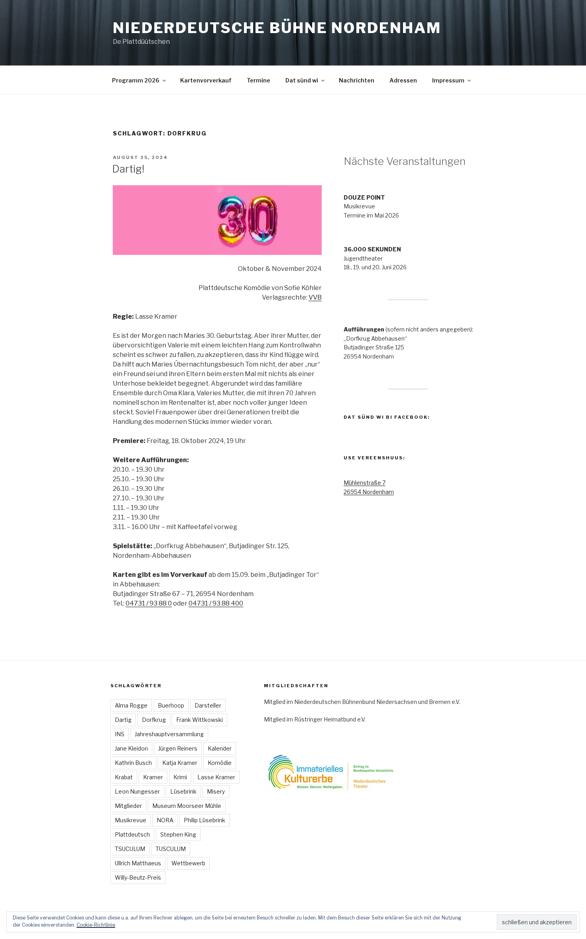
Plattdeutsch (132, 834)
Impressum (448, 80)
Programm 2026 (135, 80)
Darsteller (208, 705)
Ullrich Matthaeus (138, 863)
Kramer (153, 777)
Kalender (220, 748)
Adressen (403, 80)
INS (119, 734)
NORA (165, 820)
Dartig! (128, 169)
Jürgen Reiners (177, 748)
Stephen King (178, 834)
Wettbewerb (188, 863)
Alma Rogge (131, 705)
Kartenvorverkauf (206, 80)
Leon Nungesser (137, 791)
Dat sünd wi (301, 80)
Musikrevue (130, 820)
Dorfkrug (154, 719)
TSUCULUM (130, 848)
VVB (315, 297)
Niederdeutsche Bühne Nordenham (277, 28)
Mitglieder (128, 805)
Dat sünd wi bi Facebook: (387, 417)
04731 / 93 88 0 (149, 603)
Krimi (180, 777)
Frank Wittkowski (199, 719)
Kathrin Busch (133, 762)
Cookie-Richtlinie (96, 925)
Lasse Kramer (216, 777)
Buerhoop (171, 705)
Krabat (124, 777)
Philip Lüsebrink (204, 820)
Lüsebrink (183, 791)
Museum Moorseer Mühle (186, 805)
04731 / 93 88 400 (216, 603)
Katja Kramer (179, 762)
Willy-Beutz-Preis (138, 877)
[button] (217, 220)
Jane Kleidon (131, 748)
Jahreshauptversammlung (169, 734)
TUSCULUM (170, 848)
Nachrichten (356, 80)
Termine (258, 80)
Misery (216, 791)
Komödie (220, 762)
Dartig (123, 719)
